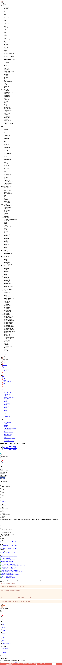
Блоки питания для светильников (8, 432)
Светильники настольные (7, 415)
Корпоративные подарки (7, 369)
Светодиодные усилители (7, 440)
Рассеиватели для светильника (8, 436)
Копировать (7, 455)
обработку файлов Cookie (25, 663)
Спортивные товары (7, 396)
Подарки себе (6, 410)
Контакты (3, 633)
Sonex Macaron (4, 501)
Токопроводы (6, 425)
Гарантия (3, 627)
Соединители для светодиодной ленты (9, 438)
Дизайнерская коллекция (7, 392)
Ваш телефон (13, 661)
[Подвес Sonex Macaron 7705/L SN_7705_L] (9, 446)
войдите (17, 530)
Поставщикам (4, 628)
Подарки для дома (6, 407)
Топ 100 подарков (6, 370)
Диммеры (5, 437)
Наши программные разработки (6, 636)
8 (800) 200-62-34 (4, 650)
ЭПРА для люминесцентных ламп (9, 441)
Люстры (5, 413)
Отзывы (3, 631)
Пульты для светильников (7, 435)
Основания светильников (7, 430)
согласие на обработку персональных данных (18, 662)
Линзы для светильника (7, 422)
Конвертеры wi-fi (6, 423)
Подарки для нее (6, 400)
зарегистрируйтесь (12, 530)
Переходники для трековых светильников (10, 428)
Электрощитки (6, 421)
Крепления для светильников (8, 427)
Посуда (5, 391)
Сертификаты (4, 634)
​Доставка (3, 624)
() (5, 652)
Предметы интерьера (7, 394)
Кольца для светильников (7, 429)
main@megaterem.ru (5, 648)
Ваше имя (1, 661)
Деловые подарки (6, 406)
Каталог (3, 637)
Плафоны (5, 431)
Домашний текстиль (7, 393)
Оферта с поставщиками (7, 381)
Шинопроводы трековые (7, 439)
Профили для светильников (8, 434)
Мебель (5, 395)
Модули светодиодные (7, 424)
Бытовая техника (6, 398)
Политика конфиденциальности (6, 643)
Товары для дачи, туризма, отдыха (9, 397)
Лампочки (5, 418)
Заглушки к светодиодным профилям (9, 433)
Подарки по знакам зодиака (8, 409)
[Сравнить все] (0, 537)
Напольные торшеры (7, 416)
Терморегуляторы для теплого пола (9, 426)
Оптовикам (3, 630)
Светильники (6, 412)
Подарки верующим (7, 403)
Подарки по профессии (7, 404)
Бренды (3, 640)
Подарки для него (6, 401)
